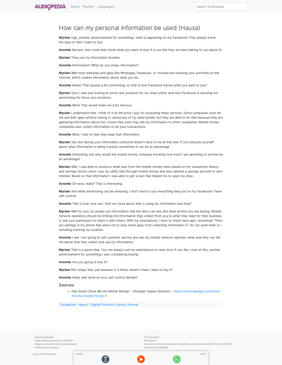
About (75, 6)
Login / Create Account (44, 354)
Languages (105, 6)
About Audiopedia (44, 337)
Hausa (82, 304)
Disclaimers (150, 340)
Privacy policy (151, 337)
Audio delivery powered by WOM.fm (54, 340)
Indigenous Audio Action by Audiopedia (55, 344)
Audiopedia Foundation (47, 347)
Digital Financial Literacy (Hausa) (115, 304)
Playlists (88, 6)
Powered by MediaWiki (156, 347)
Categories (68, 304)
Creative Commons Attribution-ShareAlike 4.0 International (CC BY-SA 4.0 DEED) (187, 344)
